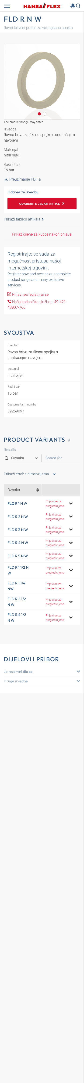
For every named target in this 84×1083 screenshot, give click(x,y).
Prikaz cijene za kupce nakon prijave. (42, 234)
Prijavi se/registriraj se (30, 294)
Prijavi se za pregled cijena (55, 503)
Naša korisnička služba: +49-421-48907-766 (37, 305)
